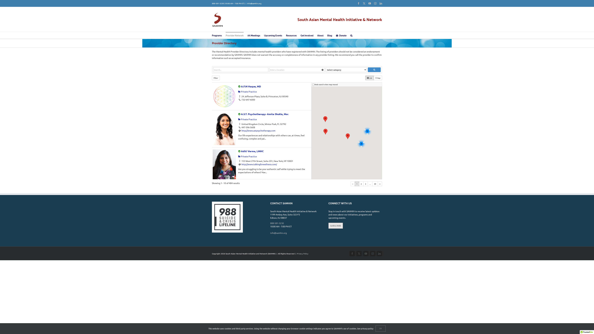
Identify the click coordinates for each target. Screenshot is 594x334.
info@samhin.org (254, 3)
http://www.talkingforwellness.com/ (259, 164)
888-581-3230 (218, 3)
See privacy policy (365, 328)
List (370, 78)
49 (375, 184)
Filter (216, 78)
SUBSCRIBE (335, 225)
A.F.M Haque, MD (251, 86)
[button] (351, 35)
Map (378, 78)
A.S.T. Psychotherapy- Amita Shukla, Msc (264, 114)
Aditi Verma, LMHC (252, 151)
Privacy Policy (302, 253)
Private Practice (249, 91)
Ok (380, 328)
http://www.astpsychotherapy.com (258, 130)
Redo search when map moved (326, 84)
